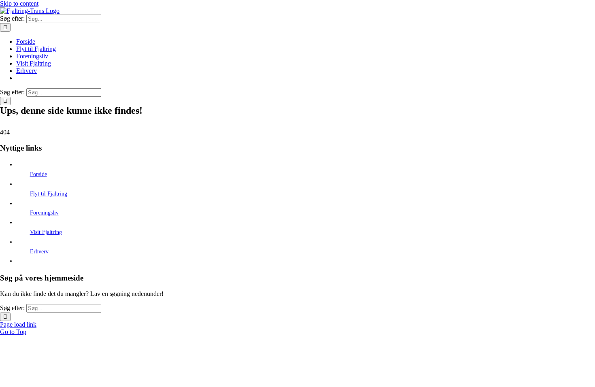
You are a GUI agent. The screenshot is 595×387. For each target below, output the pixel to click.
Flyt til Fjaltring (48, 194)
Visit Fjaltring (46, 232)
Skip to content (19, 3)
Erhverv (39, 252)
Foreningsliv (44, 213)
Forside (38, 174)
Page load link (18, 324)
